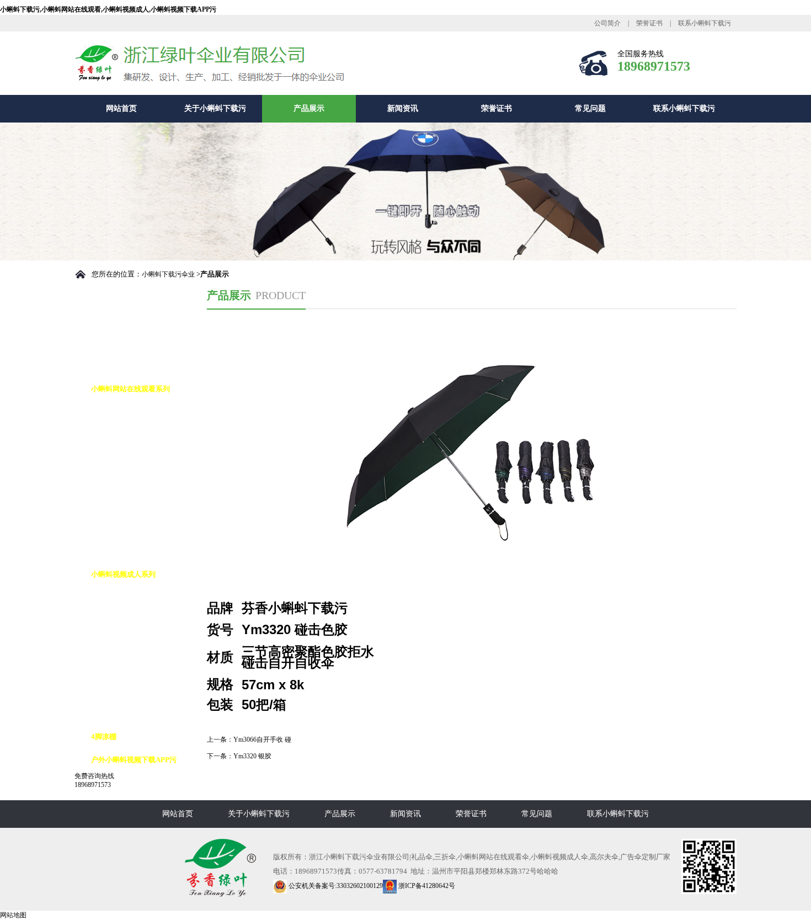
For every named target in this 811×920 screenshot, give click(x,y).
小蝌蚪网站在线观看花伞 (141, 481)
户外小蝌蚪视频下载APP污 (134, 760)
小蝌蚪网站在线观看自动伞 (145, 412)
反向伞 (113, 620)
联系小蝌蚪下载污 (704, 23)
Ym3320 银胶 (252, 756)
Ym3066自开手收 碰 (262, 739)
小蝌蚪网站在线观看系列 (130, 389)
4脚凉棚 (103, 736)
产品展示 (309, 108)
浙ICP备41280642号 (426, 886)
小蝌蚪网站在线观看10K (140, 458)
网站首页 (121, 108)
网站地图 (13, 915)
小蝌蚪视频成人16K (133, 713)
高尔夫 (113, 597)
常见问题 (590, 108)
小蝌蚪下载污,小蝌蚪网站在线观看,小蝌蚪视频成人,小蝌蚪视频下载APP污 (108, 9)
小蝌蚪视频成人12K (133, 690)
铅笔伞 (113, 528)
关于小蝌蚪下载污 (215, 108)
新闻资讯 (402, 108)
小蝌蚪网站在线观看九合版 (145, 505)
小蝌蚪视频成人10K (133, 667)
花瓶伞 (113, 551)
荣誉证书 (649, 23)
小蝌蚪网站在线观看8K (138, 435)
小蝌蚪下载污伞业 (168, 274)
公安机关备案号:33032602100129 (335, 886)
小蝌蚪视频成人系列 (123, 574)
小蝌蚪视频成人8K (131, 644)
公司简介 (607, 23)
